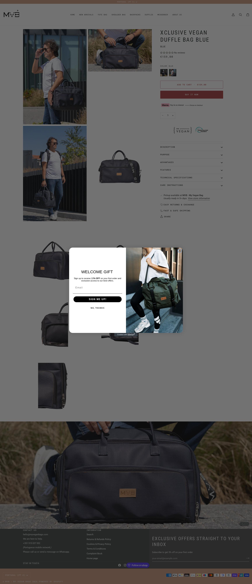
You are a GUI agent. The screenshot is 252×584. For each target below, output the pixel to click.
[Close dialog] (179, 251)
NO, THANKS (98, 308)
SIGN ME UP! (97, 299)
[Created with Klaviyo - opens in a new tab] (126, 334)
